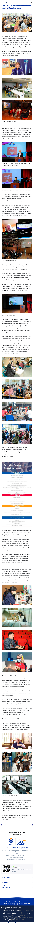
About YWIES (6, 877)
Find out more (17, 920)
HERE (8, 903)
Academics (5, 880)
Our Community (6, 887)
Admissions (5, 882)
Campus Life (5, 885)
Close (28, 913)
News (3, 890)
